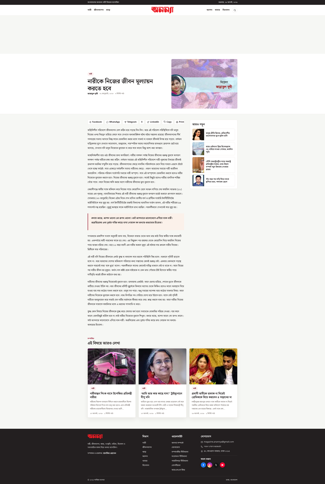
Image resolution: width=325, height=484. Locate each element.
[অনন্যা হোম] (162, 10)
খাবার (217, 10)
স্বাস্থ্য (108, 10)
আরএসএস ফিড (178, 470)
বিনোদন (226, 10)
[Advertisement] (162, 34)
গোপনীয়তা (176, 465)
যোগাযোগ (176, 447)
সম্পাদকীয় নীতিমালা (180, 452)
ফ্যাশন (209, 10)
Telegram (132, 122)
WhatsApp (114, 122)
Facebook (97, 122)
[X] (216, 464)
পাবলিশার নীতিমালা (180, 461)
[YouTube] (222, 464)
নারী (89, 10)
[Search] (234, 10)
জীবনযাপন (99, 10)
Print (181, 122)
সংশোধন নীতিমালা (179, 456)
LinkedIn (154, 122)
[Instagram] (209, 464)
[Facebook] (203, 464)
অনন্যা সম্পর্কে (177, 443)
